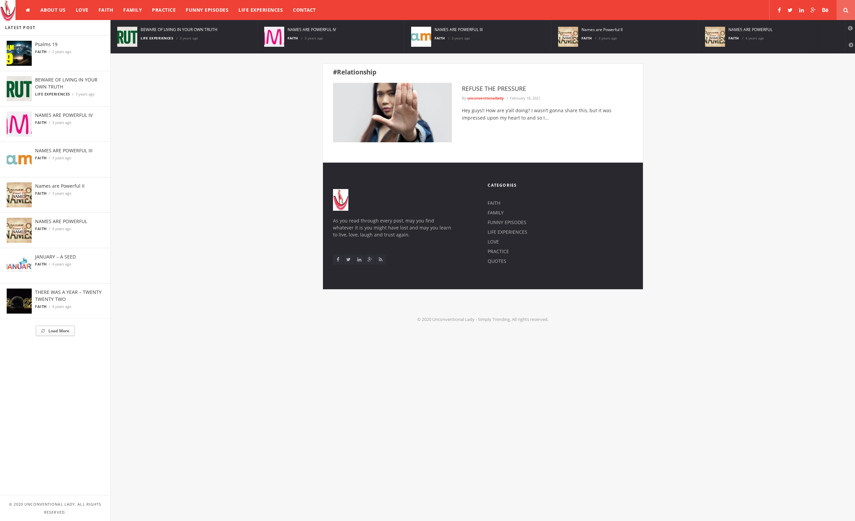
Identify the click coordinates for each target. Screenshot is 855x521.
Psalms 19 (46, 44)
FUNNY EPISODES (207, 10)
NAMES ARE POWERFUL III (64, 150)
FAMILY (132, 10)
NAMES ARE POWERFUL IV (64, 115)
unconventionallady (485, 98)
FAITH (106, 10)
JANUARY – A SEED (55, 256)
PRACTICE (164, 10)
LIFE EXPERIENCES (260, 10)
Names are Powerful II (59, 186)
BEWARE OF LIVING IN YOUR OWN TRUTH (179, 29)
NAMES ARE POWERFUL (61, 221)
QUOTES (497, 261)
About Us (53, 10)
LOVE (82, 10)
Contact (304, 10)
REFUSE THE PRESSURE (494, 88)
